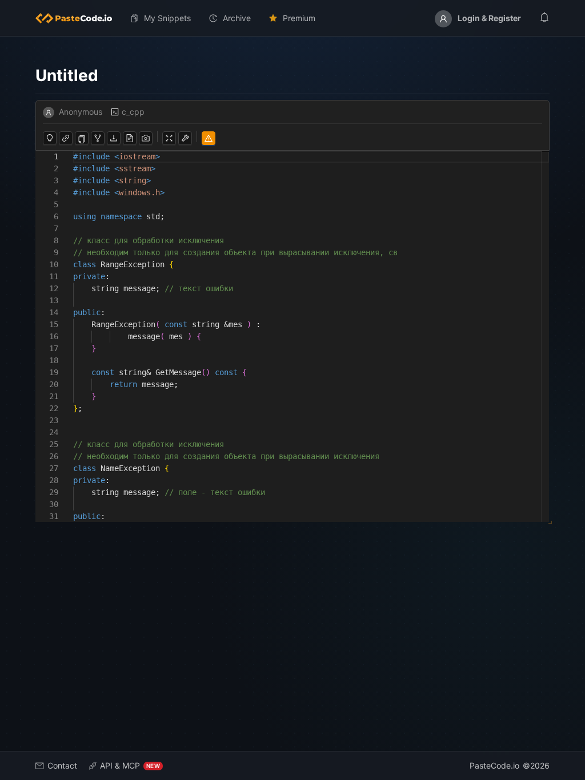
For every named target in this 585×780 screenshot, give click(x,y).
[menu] (292, 18)
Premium (299, 18)
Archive (237, 18)
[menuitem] (78, 18)
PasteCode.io (494, 765)
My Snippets (167, 18)
